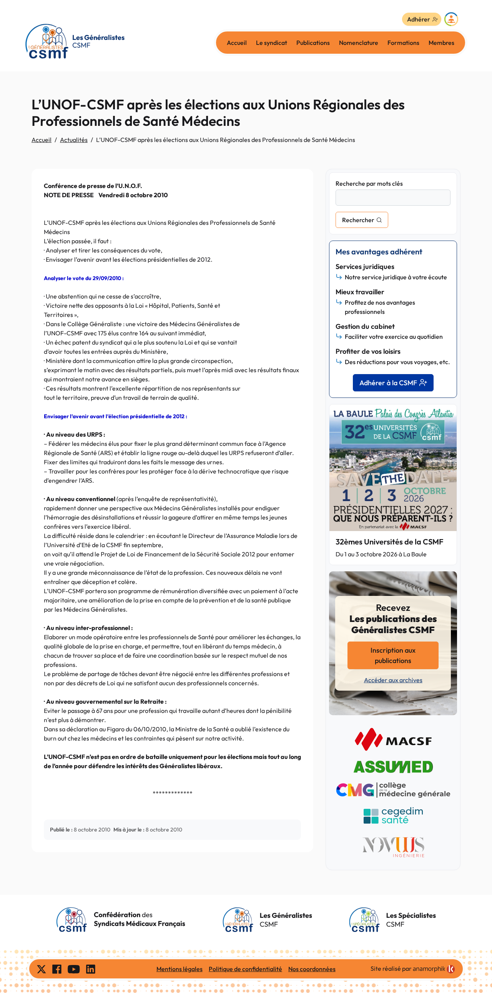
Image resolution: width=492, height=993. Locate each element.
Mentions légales (179, 969)
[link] (434, 969)
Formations (403, 42)
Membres (441, 42)
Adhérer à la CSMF (388, 382)
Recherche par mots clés (369, 183)
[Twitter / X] (41, 969)
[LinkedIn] (90, 969)
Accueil (237, 42)
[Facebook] (57, 969)
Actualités (74, 140)
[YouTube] (74, 969)
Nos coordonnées (312, 969)
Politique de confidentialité (245, 969)
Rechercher (358, 220)
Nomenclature (358, 42)
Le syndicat (271, 42)
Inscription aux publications (393, 655)
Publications (313, 42)
